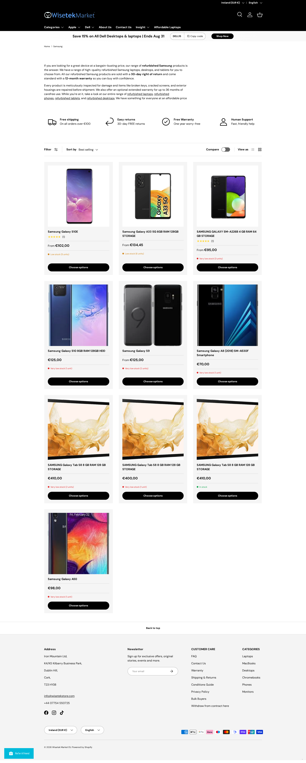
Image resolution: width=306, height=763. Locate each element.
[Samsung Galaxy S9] (153, 315)
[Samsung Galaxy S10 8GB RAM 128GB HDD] (78, 315)
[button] (260, 15)
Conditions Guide (202, 684)
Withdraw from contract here (210, 706)
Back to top (153, 628)
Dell (87, 27)
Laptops (247, 656)
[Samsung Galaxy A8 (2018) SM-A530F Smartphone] (227, 315)
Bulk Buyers (198, 699)
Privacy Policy (200, 692)
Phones (247, 684)
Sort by (71, 149)
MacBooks (249, 663)
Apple (72, 27)
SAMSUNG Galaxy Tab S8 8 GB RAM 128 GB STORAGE (77, 467)
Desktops (248, 670)
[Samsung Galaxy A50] (78, 543)
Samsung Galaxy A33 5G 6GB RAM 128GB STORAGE (150, 234)
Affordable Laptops (167, 27)
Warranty (197, 670)
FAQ (194, 656)
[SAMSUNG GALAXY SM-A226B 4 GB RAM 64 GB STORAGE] (227, 196)
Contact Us (124, 27)
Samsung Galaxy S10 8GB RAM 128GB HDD (76, 351)
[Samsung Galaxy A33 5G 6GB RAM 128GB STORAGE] (153, 196)
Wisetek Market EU (61, 747)
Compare (212, 149)
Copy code (196, 36)
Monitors (248, 692)
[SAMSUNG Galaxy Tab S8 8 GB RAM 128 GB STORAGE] (78, 429)
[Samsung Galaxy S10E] (78, 196)
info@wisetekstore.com (59, 696)
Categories (52, 27)
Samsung (58, 46)
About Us (105, 27)
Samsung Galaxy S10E (63, 231)
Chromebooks (251, 677)
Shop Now (222, 36)
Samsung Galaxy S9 (136, 351)
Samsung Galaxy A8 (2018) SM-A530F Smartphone (223, 353)
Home (47, 46)
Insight (140, 27)
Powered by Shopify (82, 747)
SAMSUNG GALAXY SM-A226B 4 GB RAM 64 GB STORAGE (226, 234)
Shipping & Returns (203, 677)
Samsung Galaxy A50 (62, 579)
